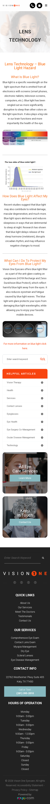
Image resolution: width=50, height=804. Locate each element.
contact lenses (14, 406)
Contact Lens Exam (25, 642)
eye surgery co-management (21, 429)
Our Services (25, 607)
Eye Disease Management (25, 659)
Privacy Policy (19, 789)
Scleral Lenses (25, 655)
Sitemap (33, 789)
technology (12, 445)
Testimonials (25, 616)
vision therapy (14, 382)
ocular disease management (21, 437)
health (10, 390)
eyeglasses (12, 414)
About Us (25, 602)
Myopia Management (25, 646)
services (11, 398)
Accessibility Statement (30, 785)
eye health (12, 421)
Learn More (25, 478)
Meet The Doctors (25, 611)
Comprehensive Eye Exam (25, 637)
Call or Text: (25, 691)
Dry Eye (25, 651)
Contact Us (25, 522)
